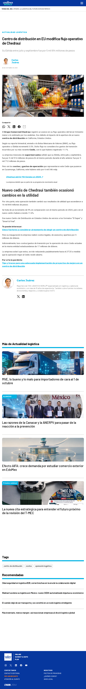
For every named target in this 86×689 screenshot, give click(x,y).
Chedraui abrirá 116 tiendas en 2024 (24, 177)
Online (18, 654)
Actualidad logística (14, 32)
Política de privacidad (52, 673)
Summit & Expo (21, 657)
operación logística (43, 566)
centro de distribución (13, 566)
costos (29, 566)
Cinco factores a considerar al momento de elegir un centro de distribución (40, 230)
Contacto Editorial (12, 673)
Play (17, 659)
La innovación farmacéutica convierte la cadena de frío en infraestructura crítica (46, 9)
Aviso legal (48, 679)
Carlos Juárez (15, 61)
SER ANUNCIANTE (11, 676)
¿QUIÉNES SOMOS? (50, 676)
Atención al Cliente (12, 679)
